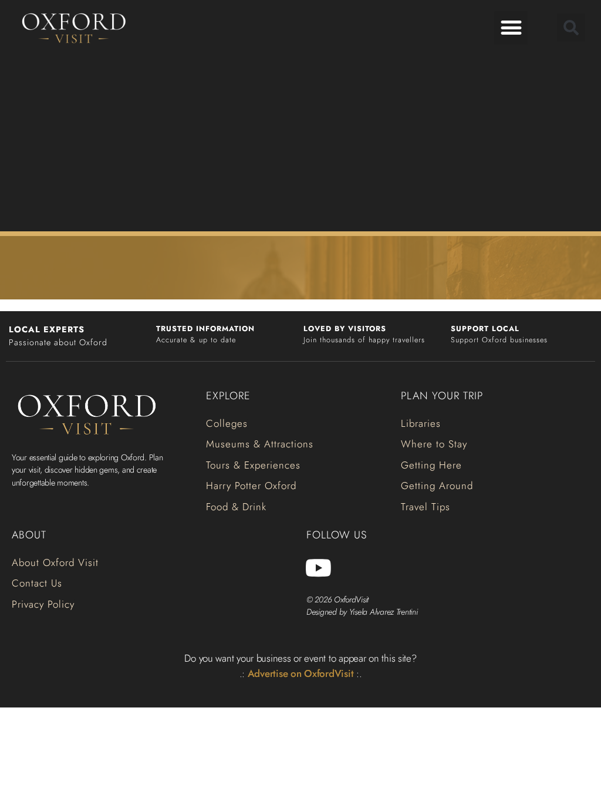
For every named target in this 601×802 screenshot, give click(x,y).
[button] (511, 28)
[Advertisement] (300, 141)
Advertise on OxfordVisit (301, 673)
